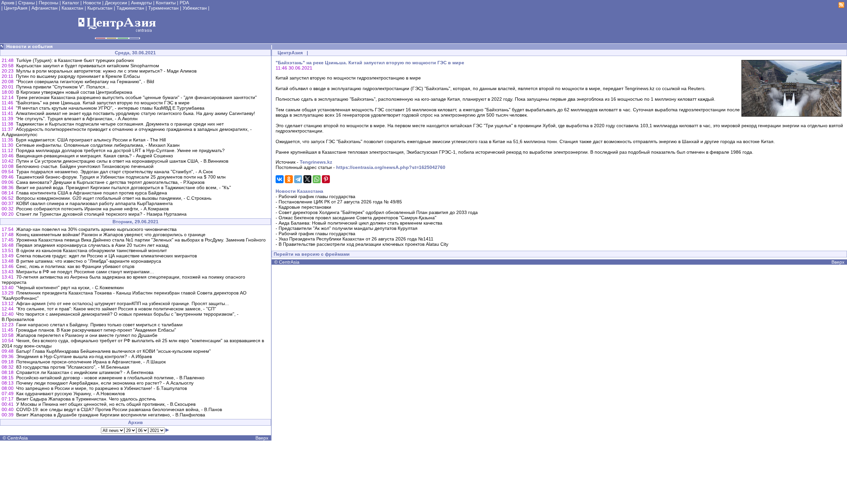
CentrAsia (17, 438)
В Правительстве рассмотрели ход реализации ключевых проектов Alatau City (363, 244)
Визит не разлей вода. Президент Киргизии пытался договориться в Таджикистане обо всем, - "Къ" (123, 187)
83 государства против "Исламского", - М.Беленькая (72, 367)
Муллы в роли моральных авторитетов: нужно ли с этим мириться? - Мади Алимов (106, 71)
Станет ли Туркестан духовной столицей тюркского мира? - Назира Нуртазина (101, 214)
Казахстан (72, 8)
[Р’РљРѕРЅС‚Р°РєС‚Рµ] (280, 179)
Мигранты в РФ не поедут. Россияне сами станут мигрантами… (85, 271)
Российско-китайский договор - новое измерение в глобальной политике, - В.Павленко (110, 377)
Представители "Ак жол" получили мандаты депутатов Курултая (348, 228)
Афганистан (44, 8)
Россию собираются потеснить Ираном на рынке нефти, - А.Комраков (92, 208)
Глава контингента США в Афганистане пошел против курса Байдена (91, 192)
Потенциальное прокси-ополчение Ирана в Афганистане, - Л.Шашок (91, 361)
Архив (7, 2)
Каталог (70, 2)
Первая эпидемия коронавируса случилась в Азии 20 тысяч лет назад (92, 245)
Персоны (48, 2)
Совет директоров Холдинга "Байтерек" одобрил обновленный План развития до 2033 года (378, 212)
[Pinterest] (326, 179)
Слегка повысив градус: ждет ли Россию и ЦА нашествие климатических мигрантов (106, 255)
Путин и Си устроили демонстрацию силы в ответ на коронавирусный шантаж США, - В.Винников (122, 161)
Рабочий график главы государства (317, 196)
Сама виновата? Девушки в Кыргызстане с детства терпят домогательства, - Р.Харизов (110, 182)
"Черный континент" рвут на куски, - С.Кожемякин (70, 287)
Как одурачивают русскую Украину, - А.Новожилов (70, 393)
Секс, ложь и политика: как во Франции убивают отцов (75, 266)
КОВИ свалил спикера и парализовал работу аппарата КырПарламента (94, 203)
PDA (184, 2)
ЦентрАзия (15, 8)
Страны (26, 2)
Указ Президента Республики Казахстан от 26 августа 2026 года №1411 (356, 238)
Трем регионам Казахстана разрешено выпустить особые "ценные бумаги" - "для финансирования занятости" (136, 97)
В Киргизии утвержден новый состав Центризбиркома (74, 92)
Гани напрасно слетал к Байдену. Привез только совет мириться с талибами (99, 324)
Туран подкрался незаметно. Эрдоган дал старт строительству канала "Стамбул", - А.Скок (114, 171)
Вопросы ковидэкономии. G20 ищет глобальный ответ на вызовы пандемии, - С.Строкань (113, 198)
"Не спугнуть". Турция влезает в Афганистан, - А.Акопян (77, 118)
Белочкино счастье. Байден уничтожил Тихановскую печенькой (85, 166)
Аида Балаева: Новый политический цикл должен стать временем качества (360, 223)
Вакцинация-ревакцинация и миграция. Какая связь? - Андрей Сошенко (94, 155)
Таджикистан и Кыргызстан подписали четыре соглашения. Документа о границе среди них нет (120, 124)
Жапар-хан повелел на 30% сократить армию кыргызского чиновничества (96, 229)
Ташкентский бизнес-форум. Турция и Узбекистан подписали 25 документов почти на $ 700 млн (121, 177)
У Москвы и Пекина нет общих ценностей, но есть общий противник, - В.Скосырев (106, 404)
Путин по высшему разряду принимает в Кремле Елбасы (78, 76)
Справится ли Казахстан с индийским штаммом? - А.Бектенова (85, 372)
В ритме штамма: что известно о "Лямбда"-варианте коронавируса (88, 261)
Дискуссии (116, 2)
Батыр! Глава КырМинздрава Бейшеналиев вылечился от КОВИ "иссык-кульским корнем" (113, 351)
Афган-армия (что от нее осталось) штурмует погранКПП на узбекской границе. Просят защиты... (122, 303)
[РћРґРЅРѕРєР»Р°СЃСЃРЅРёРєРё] (289, 179)
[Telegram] (298, 179)
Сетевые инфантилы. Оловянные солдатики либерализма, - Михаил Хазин (98, 145)
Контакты (166, 2)
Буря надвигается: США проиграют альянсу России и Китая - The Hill (91, 139)
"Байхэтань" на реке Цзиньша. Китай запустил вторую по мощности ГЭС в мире (103, 102)
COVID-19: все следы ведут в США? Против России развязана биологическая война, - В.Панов (119, 409)
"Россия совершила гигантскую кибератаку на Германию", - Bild (85, 81)
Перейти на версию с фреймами (312, 254)
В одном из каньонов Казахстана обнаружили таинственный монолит (91, 250)
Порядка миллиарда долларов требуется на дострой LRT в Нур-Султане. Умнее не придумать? (120, 150)
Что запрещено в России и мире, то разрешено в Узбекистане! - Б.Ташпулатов (101, 388)
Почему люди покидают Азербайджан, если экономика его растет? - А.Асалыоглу (105, 383)
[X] (307, 179)
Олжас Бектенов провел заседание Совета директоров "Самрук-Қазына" (357, 217)
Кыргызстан (99, 8)
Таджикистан (130, 8)
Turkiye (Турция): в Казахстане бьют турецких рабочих (75, 60)
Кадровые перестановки (305, 207)
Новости (92, 2)
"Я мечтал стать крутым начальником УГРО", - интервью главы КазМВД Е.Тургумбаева (110, 108)
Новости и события (29, 46)
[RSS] (841, 6)
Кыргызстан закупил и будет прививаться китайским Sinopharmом (87, 65)
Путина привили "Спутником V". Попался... (62, 86)
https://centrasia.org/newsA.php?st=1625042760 (390, 167)
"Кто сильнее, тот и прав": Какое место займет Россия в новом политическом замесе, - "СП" (116, 308)
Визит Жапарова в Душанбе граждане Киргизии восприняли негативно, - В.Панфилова (110, 414)
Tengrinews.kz (316, 162)
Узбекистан (195, 8)
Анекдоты (141, 2)
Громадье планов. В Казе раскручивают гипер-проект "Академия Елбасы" (96, 330)
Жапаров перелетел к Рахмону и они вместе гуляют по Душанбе (86, 335)
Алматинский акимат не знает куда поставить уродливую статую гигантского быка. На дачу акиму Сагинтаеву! (135, 113)
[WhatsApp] (317, 179)
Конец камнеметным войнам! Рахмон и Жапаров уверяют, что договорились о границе (110, 234)
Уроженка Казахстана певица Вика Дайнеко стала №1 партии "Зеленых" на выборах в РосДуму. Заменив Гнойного (141, 239)
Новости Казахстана (299, 191)
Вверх (261, 438)
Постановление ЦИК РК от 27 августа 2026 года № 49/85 (340, 201)
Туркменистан (163, 8)
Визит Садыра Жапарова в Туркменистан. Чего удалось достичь (86, 398)
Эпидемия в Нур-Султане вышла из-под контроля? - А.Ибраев (84, 356)
